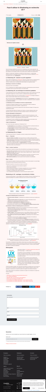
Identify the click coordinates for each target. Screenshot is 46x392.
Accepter (26, 388)
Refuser (34, 388)
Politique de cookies (30, 390)
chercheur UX (28, 251)
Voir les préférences (41, 388)
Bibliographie (11, 201)
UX (37, 230)
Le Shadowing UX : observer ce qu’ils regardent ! (16, 74)
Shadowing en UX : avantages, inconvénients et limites (17, 169)
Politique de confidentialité (36, 390)
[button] (44, 380)
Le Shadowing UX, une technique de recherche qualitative (18, 106)
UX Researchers (20, 235)
